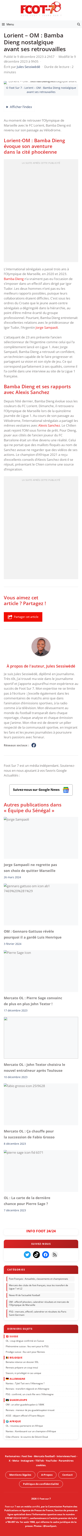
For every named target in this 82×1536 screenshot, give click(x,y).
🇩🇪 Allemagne (15, 1378)
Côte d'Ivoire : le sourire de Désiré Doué (27, 1436)
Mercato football (44, 1456)
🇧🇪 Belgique (14, 1357)
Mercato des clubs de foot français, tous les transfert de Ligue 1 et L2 (38, 1287)
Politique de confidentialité (41, 1484)
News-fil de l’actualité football (24, 1295)
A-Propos (46, 1474)
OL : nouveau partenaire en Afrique (24, 1425)
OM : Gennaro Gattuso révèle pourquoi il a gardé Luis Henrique (33, 934)
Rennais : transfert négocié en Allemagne (27, 1388)
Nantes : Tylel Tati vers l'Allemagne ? (25, 1383)
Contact (67, 1474)
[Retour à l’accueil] (41, 8)
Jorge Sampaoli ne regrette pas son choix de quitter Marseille (30, 867)
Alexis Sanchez (49, 425)
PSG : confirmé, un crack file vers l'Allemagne (30, 1394)
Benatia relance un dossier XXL (22, 1362)
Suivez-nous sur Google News (36, 789)
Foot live (27, 1456)
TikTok (39, 1460)
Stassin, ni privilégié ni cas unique (23, 1373)
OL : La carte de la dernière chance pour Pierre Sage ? (27, 1200)
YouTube (51, 1460)
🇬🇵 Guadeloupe (16, 1400)
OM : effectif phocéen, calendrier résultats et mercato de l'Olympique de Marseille (39, 1303)
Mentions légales (20, 1474)
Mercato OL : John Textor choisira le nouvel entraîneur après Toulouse (34, 1067)
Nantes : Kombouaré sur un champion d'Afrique (31, 1431)
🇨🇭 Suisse (12, 1336)
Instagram (27, 1460)
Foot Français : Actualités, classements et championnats (38, 1278)
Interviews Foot (66, 1456)
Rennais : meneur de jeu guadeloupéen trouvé (30, 1410)
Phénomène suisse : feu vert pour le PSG (27, 1346)
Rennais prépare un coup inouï (22, 1367)
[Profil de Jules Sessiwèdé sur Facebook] (33, 745)
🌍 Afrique (13, 1421)
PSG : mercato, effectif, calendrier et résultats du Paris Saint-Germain (37, 1313)
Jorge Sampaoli (47, 327)
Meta (15, 1460)
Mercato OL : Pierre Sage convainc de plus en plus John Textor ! (33, 1001)
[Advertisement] (41, 212)
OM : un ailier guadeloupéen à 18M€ (25, 1404)
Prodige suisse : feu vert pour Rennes (25, 1351)
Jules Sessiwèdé (60, 665)
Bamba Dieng (14, 279)
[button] (78, 24)
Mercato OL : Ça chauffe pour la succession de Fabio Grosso (29, 1134)
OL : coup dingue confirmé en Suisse (25, 1340)
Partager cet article (26, 617)
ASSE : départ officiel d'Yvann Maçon (25, 1415)
